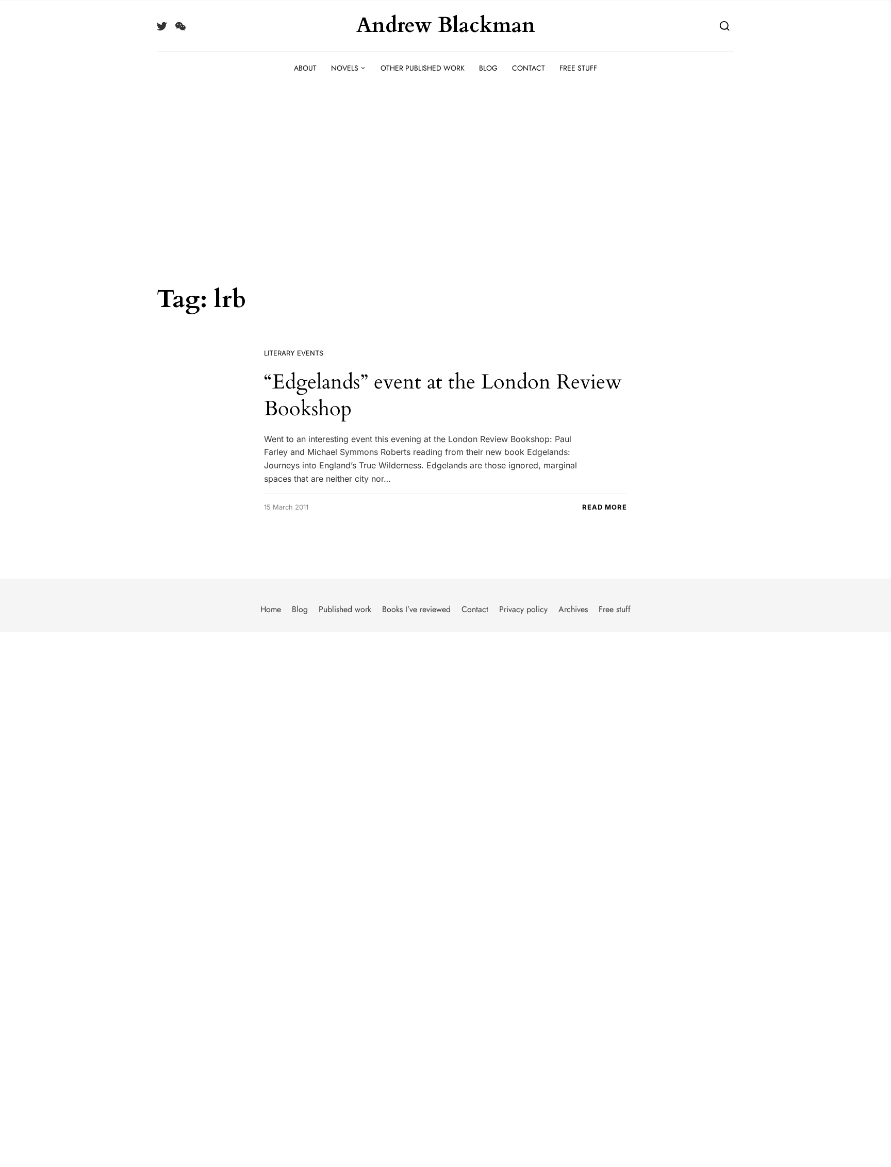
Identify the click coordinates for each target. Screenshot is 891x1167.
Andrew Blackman (445, 25)
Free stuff (578, 68)
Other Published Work (423, 68)
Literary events (293, 353)
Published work (345, 609)
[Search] (725, 25)
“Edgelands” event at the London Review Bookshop (443, 395)
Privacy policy (523, 609)
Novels (344, 68)
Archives (573, 609)
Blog (488, 68)
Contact (528, 68)
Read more (604, 507)
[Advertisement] (445, 162)
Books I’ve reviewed (416, 609)
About (305, 68)
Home (270, 609)
